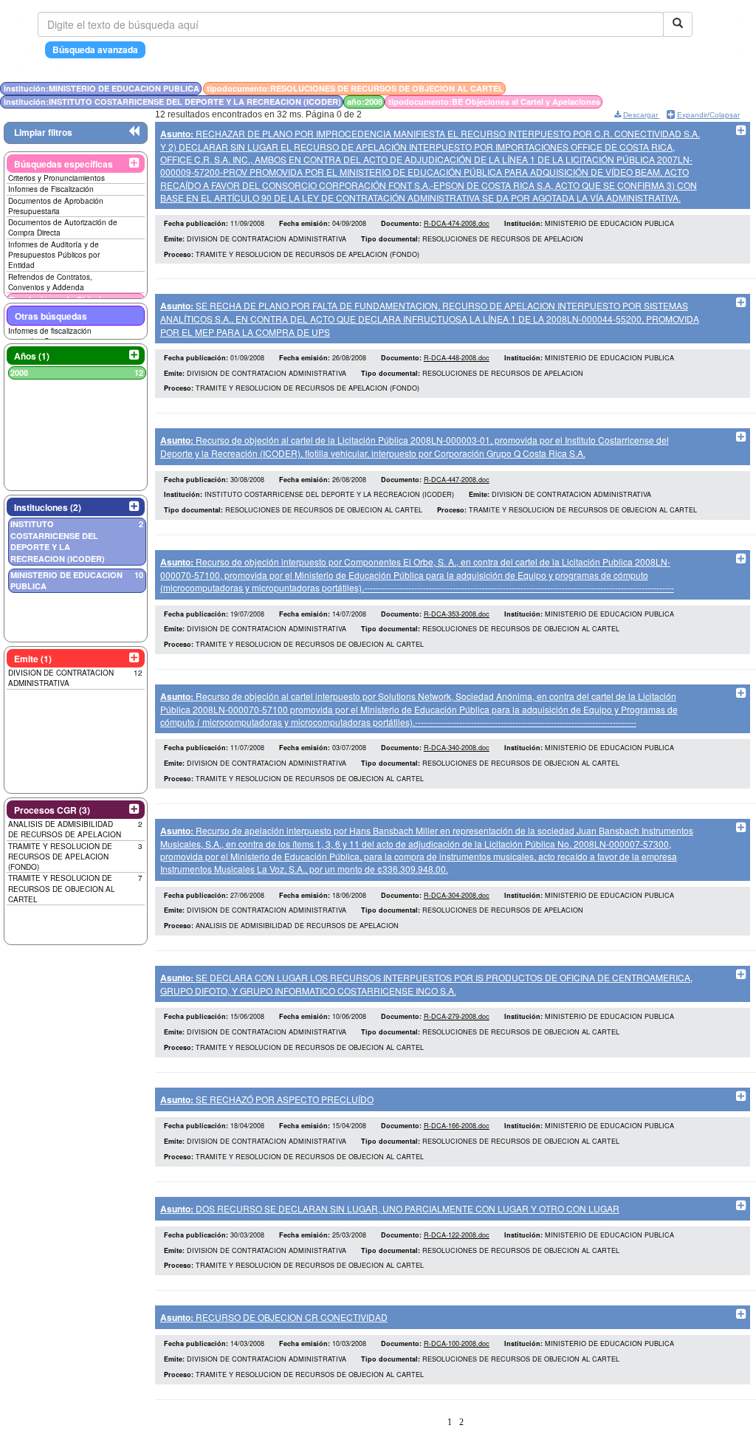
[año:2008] (637, 88)
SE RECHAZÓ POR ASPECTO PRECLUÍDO (267, 1099)
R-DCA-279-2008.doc (456, 1016)
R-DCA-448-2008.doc (456, 358)
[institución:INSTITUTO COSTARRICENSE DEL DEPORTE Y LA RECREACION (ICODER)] (632, 88)
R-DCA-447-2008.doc (456, 479)
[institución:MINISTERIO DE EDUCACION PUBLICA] (624, 88)
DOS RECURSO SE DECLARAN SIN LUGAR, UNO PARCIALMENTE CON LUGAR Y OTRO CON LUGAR (389, 1208)
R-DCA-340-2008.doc (456, 747)
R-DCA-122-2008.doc (456, 1235)
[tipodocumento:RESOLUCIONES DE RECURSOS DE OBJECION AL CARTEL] (628, 88)
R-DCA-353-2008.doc (456, 614)
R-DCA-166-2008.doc (456, 1125)
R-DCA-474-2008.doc (456, 223)
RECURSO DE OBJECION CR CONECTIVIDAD (274, 1317)
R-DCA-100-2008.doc (456, 1343)
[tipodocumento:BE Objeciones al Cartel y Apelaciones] (640, 88)
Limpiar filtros (43, 132)
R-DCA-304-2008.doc (456, 895)
